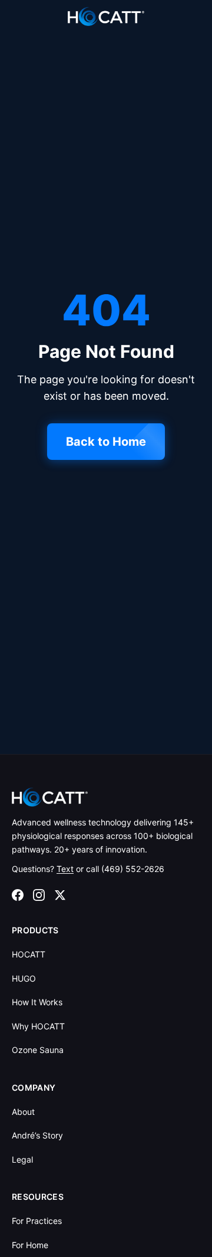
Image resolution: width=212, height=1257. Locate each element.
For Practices (37, 1221)
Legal (22, 1159)
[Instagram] (39, 895)
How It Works (37, 1002)
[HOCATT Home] (106, 16)
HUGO (24, 978)
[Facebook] (18, 895)
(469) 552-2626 (132, 869)
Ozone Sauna (38, 1050)
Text (65, 869)
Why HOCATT (38, 1026)
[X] (60, 895)
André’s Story (37, 1135)
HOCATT (28, 954)
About (23, 1112)
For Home (30, 1245)
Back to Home (106, 442)
